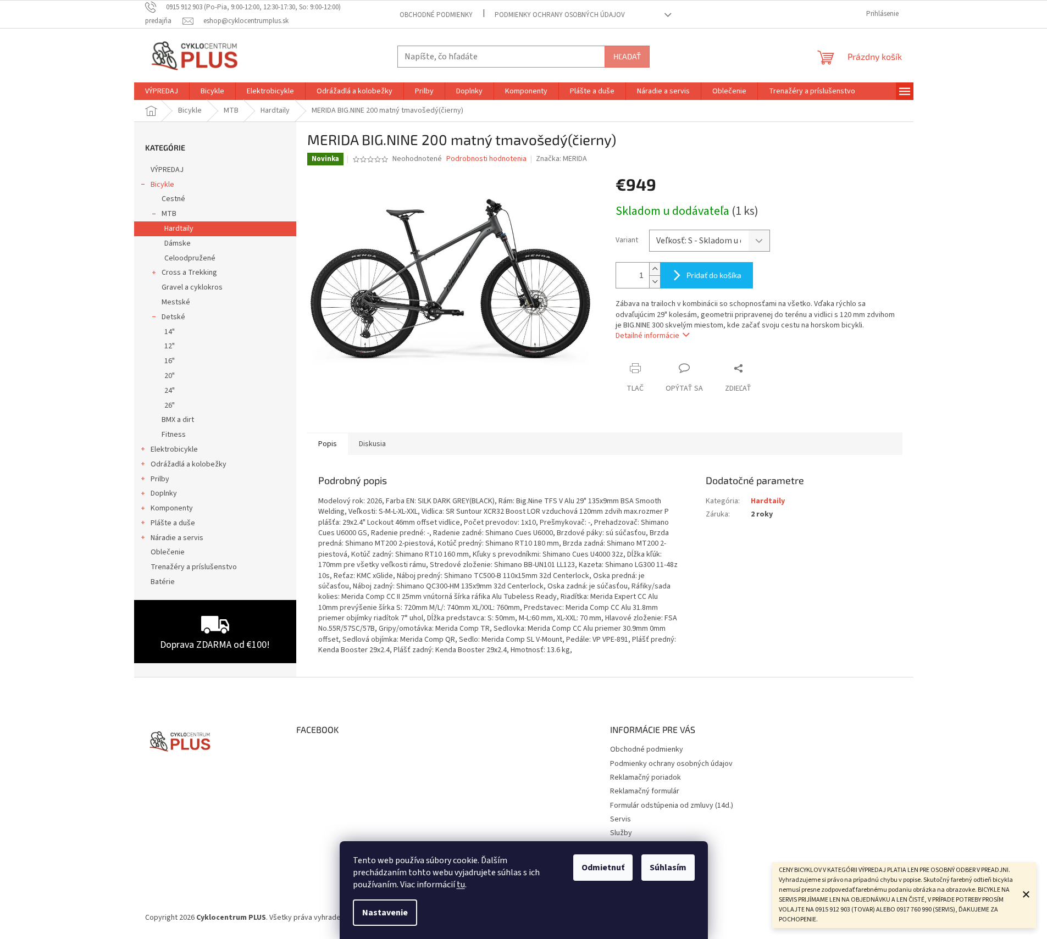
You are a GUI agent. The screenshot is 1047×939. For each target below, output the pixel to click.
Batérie (163, 581)
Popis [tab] (327, 443)
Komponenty (172, 508)
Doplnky (164, 493)
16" (169, 360)
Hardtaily (178, 228)
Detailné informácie (647, 335)
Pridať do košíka (713, 275)
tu (461, 885)
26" (169, 405)
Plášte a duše (173, 523)
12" (169, 346)
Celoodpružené (189, 258)
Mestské (176, 302)
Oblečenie (168, 552)
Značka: (561, 158)
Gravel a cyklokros (192, 287)
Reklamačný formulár (644, 791)
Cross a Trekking (189, 272)
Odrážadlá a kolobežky (188, 464)
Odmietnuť (602, 868)
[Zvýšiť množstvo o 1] (654, 269)
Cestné (173, 198)
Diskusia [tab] (372, 443)
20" (169, 375)
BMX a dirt (178, 419)
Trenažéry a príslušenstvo (194, 567)
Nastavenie (385, 913)
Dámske (177, 243)
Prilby (160, 479)
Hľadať (627, 56)
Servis (620, 819)
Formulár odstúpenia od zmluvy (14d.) (671, 805)
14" (169, 331)
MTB (169, 213)
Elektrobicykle (174, 449)
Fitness (174, 434)
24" (169, 390)
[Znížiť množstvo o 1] (654, 281)
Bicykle (162, 184)
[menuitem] (161, 91)
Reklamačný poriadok (645, 777)
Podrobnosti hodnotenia (486, 159)
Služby (621, 832)
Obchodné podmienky (436, 15)
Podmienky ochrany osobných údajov (560, 15)
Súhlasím (668, 868)
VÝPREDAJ (167, 169)
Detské (173, 317)
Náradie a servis (177, 537)
